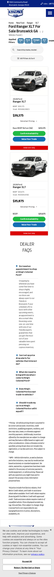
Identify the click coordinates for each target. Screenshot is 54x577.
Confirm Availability (29, 133)
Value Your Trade (29, 139)
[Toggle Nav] (50, 13)
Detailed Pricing (27, 121)
